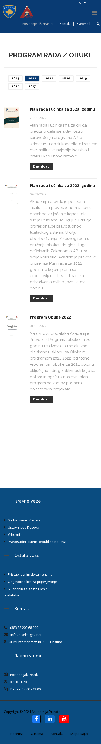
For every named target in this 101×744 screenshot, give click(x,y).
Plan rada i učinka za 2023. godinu (62, 109)
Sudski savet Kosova (24, 520)
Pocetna (16, 733)
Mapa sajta (79, 733)
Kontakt (65, 24)
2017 (32, 86)
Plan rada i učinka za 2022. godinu (62, 185)
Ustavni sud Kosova (23, 527)
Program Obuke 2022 (50, 317)
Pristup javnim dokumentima (30, 574)
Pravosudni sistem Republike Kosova (37, 541)
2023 (15, 78)
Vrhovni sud (17, 534)
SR (80, 3)
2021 (49, 78)
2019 (83, 78)
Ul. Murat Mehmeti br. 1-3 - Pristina (35, 642)
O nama (37, 733)
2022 (32, 78)
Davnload (41, 166)
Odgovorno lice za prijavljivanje (32, 581)
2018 (15, 86)
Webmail (83, 24)
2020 (66, 78)
